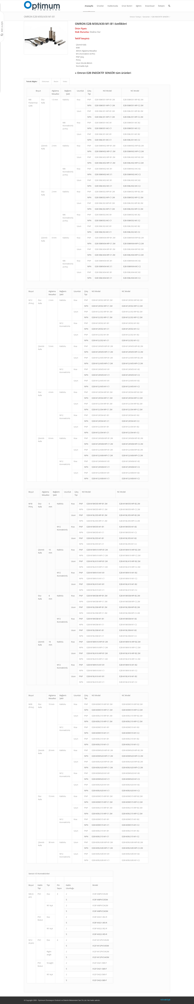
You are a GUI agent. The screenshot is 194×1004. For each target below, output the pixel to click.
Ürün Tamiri (127, 6)
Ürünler (100, 6)
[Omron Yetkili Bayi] (42, 6)
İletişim (161, 6)
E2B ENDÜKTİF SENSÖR (160, 17)
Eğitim (138, 6)
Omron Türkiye (135, 17)
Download (149, 6)
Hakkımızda (113, 6)
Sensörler (146, 17)
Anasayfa (89, 6)
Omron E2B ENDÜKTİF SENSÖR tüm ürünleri (104, 73)
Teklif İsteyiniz (82, 38)
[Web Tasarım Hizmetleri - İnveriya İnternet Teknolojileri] (165, 1000)
